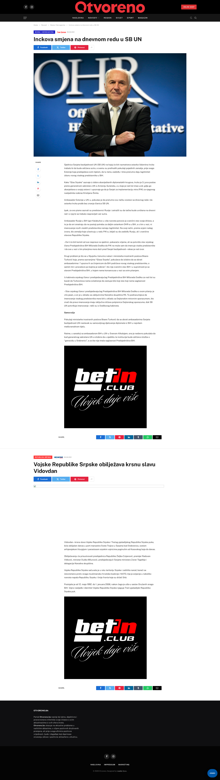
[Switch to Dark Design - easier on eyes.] (191, 18)
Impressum (109, 765)
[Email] (38, 195)
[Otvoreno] (110, 7)
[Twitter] (38, 175)
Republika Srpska (43, 457)
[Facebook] (38, 169)
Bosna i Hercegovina (44, 32)
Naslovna (78, 18)
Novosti (92, 18)
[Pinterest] (38, 188)
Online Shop (188, 7)
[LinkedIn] (38, 182)
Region (108, 18)
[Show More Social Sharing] (91, 47)
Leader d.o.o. (122, 771)
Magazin (143, 18)
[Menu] (25, 18)
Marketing (123, 765)
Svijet (119, 18)
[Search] (195, 18)
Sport (130, 18)
